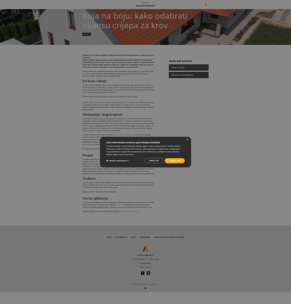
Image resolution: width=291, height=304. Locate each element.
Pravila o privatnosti (126, 154)
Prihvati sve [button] (174, 161)
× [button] (187, 139)
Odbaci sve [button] (154, 161)
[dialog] (145, 152)
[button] (117, 160)
